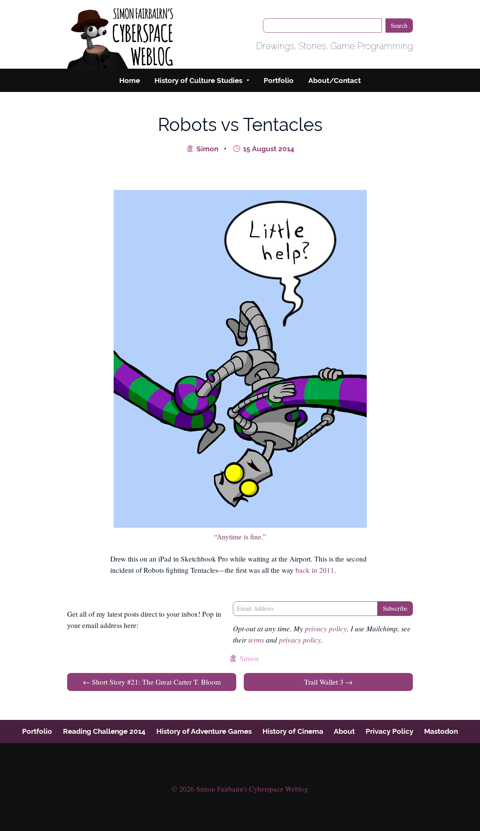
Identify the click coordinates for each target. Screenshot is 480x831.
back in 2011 (315, 570)
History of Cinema (292, 731)
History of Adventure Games (204, 731)
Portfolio (279, 80)
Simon (206, 149)
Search (399, 25)
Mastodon (441, 731)
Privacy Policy (389, 731)
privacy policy (326, 628)
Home (129, 80)
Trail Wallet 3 (328, 681)
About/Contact (334, 80)
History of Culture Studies (198, 80)
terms (256, 639)
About (344, 731)
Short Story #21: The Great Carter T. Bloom (152, 681)
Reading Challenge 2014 (104, 731)
